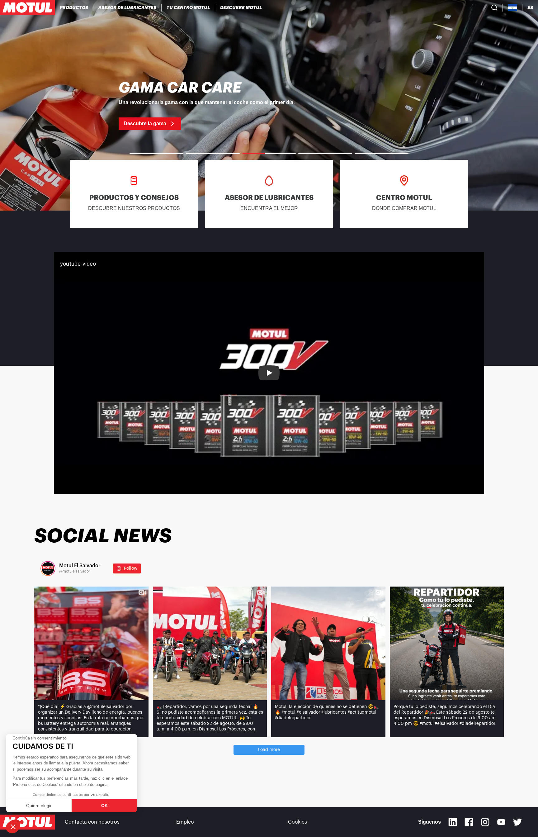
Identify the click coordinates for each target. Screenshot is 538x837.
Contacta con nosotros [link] (92, 822)
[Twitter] (517, 822)
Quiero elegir (39, 805)
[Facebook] (469, 822)
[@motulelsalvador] (48, 568)
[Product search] (494, 7)
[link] (269, 105)
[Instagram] (485, 822)
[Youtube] (501, 822)
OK (104, 805)
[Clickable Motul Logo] (27, 7)
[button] (13, 826)
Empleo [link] (185, 822)
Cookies (297, 822)
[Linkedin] (452, 822)
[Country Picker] (512, 7)
